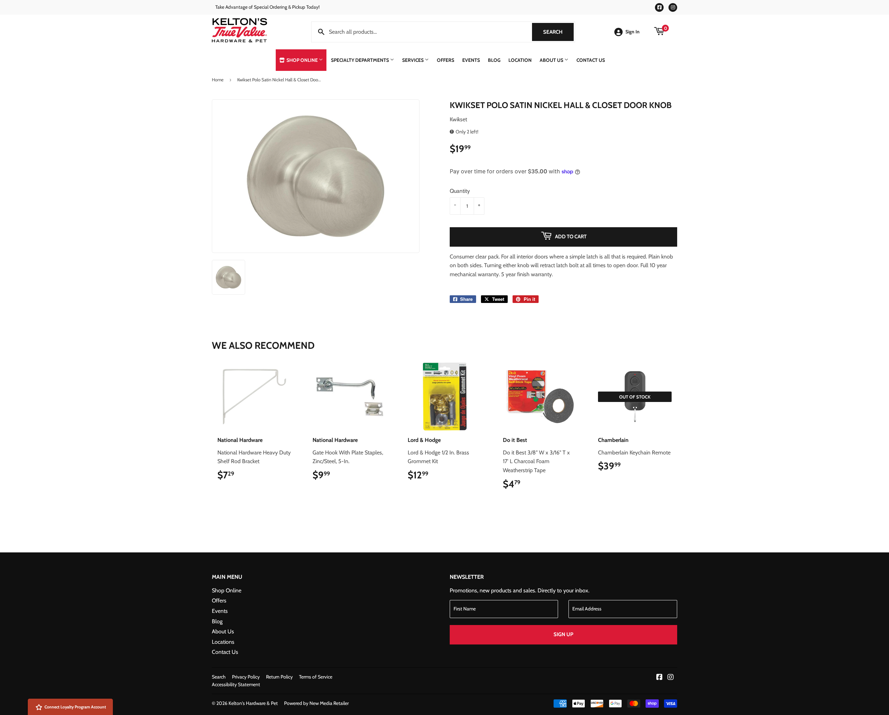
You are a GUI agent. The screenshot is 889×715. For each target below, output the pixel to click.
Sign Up (563, 634)
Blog (494, 60)
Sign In (632, 31)
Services (413, 60)
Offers (445, 60)
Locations (223, 642)
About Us (552, 60)
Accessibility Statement (236, 684)
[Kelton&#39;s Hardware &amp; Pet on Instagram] (670, 677)
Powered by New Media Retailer (316, 703)
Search (558, 32)
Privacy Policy (246, 677)
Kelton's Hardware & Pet (253, 703)
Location (520, 60)
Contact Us (590, 60)
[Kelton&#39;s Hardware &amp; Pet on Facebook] (659, 677)
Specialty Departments (360, 60)
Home (218, 79)
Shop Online (302, 60)
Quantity (460, 191)
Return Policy (279, 677)
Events (471, 60)
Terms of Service (315, 677)
